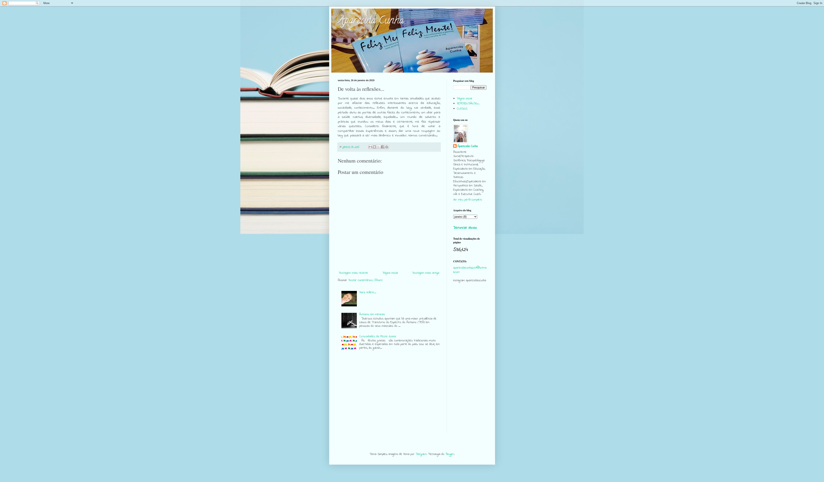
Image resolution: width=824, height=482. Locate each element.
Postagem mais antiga (425, 273)
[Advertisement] (469, 368)
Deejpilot (421, 454)
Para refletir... (367, 292)
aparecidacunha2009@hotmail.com (469, 270)
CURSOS (462, 108)
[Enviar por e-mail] (370, 147)
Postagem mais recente (353, 273)
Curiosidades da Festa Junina (377, 336)
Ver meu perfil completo (467, 200)
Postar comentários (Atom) (365, 280)
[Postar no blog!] (374, 147)
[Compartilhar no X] (378, 147)
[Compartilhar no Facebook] (382, 147)
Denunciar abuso (465, 227)
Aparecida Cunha (371, 21)
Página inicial (390, 273)
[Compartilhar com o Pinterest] (387, 147)
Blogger (449, 454)
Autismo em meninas (372, 314)
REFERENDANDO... (468, 103)
